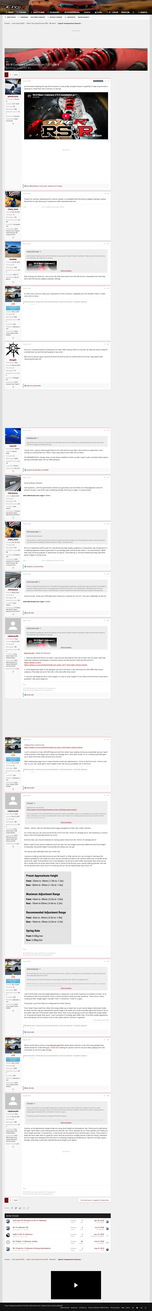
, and (37, 470)
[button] (53, 12)
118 (14, 106)
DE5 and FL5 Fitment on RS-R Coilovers (30, 1220)
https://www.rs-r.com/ (32, 662)
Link (17, 669)
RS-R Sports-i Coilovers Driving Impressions (32, 1248)
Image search (83, 17)
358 (15, 109)
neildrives (16, 1237)
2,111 (15, 217)
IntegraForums (72, 12)
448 (15, 267)
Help (122, 1308)
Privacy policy (115, 1308)
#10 (108, 620)
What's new (39, 12)
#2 (108, 193)
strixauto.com (13, 328)
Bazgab (13, 360)
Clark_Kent (13, 209)
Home (128, 1308)
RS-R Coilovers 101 (20, 1227)
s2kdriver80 (13, 636)
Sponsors (74, 1308)
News (10, 12)
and (33, 386)
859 (15, 317)
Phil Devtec (13, 493)
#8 (108, 524)
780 (15, 647)
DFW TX (15, 275)
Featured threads (37, 17)
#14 (108, 1040)
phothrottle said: (33, 252)
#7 (108, 477)
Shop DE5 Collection (80, 302)
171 (15, 370)
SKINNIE (12, 259)
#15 (108, 1096)
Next (15, 75)
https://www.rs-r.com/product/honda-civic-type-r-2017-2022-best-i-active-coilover (55, 665)
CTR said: (30, 803)
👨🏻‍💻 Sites (98, 12)
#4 (108, 288)
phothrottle (12, 68)
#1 (108, 81)
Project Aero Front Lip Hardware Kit (47, 302)
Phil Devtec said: (33, 532)
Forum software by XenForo (23, 1306)
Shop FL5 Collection (66, 302)
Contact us (83, 1308)
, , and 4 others (44, 186)
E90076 (15, 1243)
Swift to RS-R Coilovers (22, 1234)
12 (13, 215)
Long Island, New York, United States (11, 656)
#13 (108, 961)
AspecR (13, 446)
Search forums (56, 17)
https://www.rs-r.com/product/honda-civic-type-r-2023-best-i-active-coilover (53, 747)
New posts (11, 17)
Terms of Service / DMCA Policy (98, 1308)
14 (13, 456)
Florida (15, 466)
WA (14, 324)
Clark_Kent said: (32, 582)
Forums (22, 12)
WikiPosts (71, 17)
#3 (108, 244)
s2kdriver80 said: (33, 969)
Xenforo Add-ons (52, 1306)
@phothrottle (29, 653)
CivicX (87, 12)
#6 (108, 430)
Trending (24, 17)
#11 (108, 739)
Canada (16, 116)
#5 (108, 344)
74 (15, 501)
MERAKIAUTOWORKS (97, 1236)
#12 (108, 795)
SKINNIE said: (31, 438)
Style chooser (64, 1308)
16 (13, 314)
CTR (102, 1250)
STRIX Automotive (29, 302)
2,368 (16, 458)
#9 (108, 574)
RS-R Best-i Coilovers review (25, 1241)
